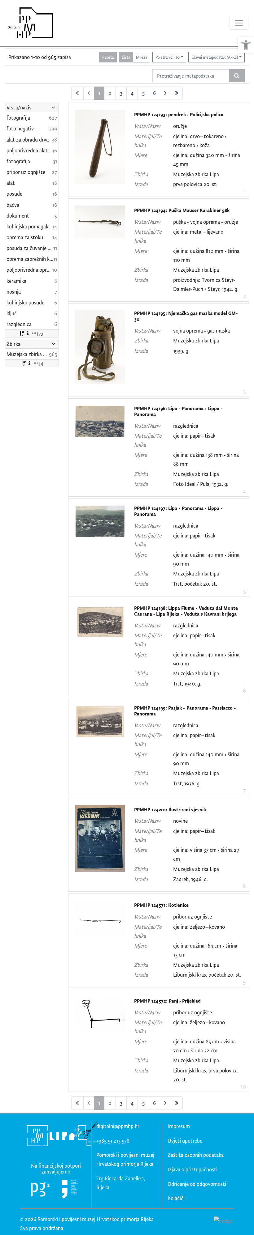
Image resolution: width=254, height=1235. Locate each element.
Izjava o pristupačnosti (192, 1169)
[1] (41, 363)
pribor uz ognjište (192, 916)
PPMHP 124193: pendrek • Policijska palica (178, 114)
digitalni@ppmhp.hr (117, 1126)
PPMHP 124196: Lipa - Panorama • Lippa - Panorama (178, 411)
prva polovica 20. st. (195, 184)
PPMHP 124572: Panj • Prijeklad (167, 1001)
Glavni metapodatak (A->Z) (214, 57)
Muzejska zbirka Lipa (196, 174)
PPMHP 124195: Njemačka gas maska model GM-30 (186, 316)
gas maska (218, 330)
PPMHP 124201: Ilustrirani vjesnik (170, 810)
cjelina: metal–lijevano (198, 231)
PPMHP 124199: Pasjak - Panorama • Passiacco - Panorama (185, 711)
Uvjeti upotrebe (185, 1140)
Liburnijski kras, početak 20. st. (207, 974)
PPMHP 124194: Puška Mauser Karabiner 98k (182, 210)
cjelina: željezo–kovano (199, 926)
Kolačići (176, 1198)
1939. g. (181, 350)
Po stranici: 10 (167, 57)
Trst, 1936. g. (187, 783)
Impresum (179, 1126)
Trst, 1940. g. (187, 683)
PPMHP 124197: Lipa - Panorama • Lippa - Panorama (178, 511)
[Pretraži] (237, 75)
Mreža (141, 57)
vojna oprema (205, 221)
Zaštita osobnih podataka (196, 1154)
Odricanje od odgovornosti (197, 1183)
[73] (41, 333)
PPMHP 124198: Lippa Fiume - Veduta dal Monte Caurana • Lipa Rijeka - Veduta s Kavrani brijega (186, 611)
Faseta (108, 57)
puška (179, 221)
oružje (180, 125)
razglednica (185, 425)
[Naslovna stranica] (28, 23)
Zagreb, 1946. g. (190, 879)
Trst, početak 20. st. (195, 583)
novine (180, 820)
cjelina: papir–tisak (194, 435)
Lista (126, 57)
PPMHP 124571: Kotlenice (161, 905)
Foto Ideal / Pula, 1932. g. (200, 483)
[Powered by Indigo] (223, 1221)
